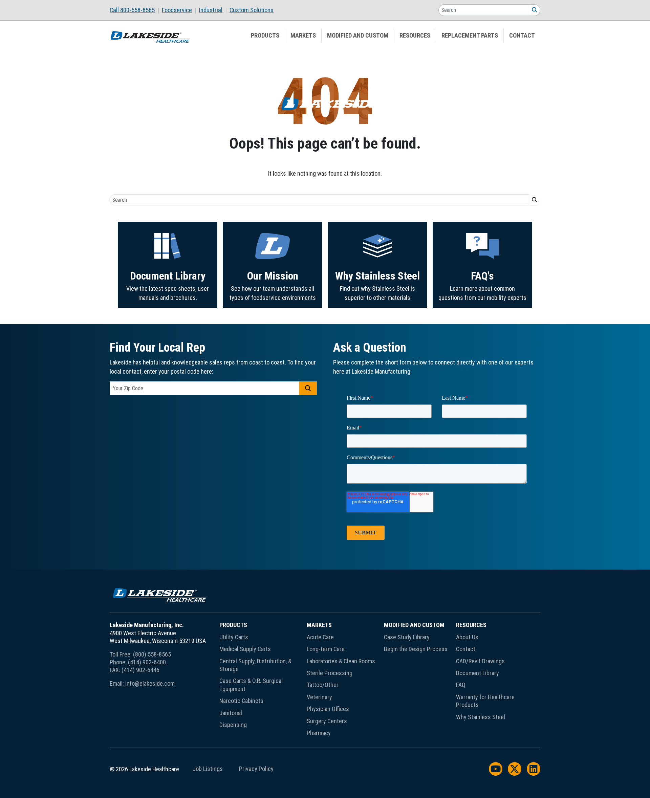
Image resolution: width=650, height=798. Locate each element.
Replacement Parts (469, 35)
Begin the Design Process (416, 648)
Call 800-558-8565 (132, 10)
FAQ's (482, 276)
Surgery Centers (327, 721)
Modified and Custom (357, 35)
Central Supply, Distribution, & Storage (255, 665)
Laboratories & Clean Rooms (341, 661)
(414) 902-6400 (147, 662)
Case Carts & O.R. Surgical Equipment (251, 684)
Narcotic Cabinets (241, 700)
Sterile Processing (329, 673)
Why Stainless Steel (377, 276)
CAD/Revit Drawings (480, 661)
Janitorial (230, 712)
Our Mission (272, 276)
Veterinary (319, 697)
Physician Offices (328, 708)
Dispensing (233, 724)
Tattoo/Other (323, 684)
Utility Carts (233, 637)
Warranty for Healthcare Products (485, 700)
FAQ (460, 684)
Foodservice (177, 10)
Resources (414, 35)
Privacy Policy (256, 769)
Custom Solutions (252, 10)
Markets (303, 35)
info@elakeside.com (150, 683)
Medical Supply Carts (245, 648)
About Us (467, 637)
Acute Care (320, 637)
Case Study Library (407, 637)
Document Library (167, 276)
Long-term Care (326, 648)
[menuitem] (136, 10)
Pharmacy (319, 732)
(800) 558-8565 (152, 654)
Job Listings (208, 769)
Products (265, 35)
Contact (522, 35)
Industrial (210, 10)
